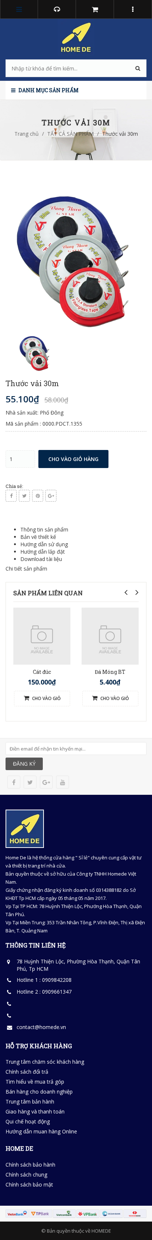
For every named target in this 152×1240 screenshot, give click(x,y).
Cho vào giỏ (46, 698)
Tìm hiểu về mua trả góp (35, 1081)
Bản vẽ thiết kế (38, 536)
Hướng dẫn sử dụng (44, 544)
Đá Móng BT (110, 671)
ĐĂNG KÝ (24, 763)
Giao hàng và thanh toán (35, 1111)
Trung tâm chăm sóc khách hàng (45, 1061)
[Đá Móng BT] (110, 635)
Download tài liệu (41, 558)
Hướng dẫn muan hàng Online (41, 1131)
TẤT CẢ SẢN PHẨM (70, 133)
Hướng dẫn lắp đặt (42, 551)
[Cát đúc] (41, 635)
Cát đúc (42, 671)
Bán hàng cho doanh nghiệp (39, 1091)
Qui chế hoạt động (28, 1121)
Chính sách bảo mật (29, 1184)
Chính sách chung (26, 1174)
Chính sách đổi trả (27, 1071)
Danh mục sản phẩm (48, 90)
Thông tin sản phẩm (44, 529)
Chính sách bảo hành (30, 1164)
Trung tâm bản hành (30, 1101)
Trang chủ (26, 133)
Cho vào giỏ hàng (73, 459)
